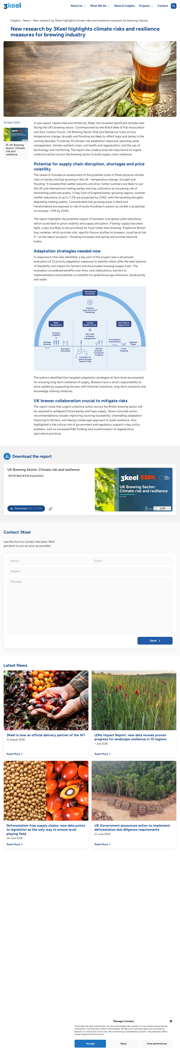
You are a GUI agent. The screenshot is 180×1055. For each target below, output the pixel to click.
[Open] (173, 6)
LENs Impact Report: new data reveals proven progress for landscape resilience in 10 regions (130, 737)
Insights (15, 20)
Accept (90, 1043)
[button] (171, 1021)
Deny (124, 1043)
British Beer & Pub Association (26, 475)
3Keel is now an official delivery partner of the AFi (46, 735)
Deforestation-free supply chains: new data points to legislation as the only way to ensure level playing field (46, 829)
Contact (163, 6)
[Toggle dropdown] (84, 6)
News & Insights (124, 6)
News (26, 20)
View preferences (157, 1043)
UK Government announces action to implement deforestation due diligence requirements (132, 827)
